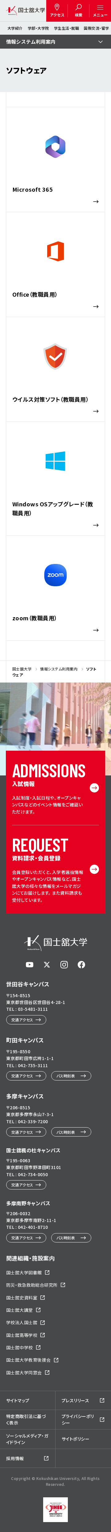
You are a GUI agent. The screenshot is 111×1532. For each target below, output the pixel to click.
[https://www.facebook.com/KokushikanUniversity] (81, 964)
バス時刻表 (65, 1075)
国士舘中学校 (19, 1347)
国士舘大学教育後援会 (28, 1360)
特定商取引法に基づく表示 (26, 1419)
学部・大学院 (38, 28)
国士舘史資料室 (21, 1297)
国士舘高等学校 (21, 1335)
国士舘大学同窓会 (24, 1372)
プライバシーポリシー (78, 1419)
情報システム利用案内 (31, 41)
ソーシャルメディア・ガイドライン (27, 1439)
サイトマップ (18, 1400)
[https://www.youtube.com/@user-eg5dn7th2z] (29, 964)
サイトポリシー (75, 1439)
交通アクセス (22, 1019)
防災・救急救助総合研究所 (32, 1285)
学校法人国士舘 (21, 1322)
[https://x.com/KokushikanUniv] (47, 964)
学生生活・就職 (66, 28)
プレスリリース (75, 1400)
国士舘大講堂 (19, 1310)
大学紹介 (15, 28)
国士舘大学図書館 (24, 1272)
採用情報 (15, 1458)
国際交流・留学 (96, 28)
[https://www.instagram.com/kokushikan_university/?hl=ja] (64, 964)
